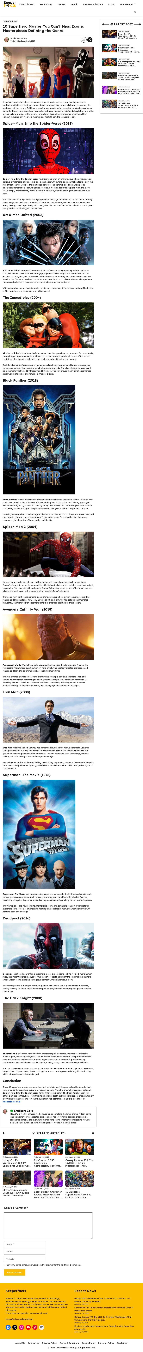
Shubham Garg (20, 38)
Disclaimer (122, 1343)
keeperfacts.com (12, 1102)
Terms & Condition (69, 1343)
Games (61, 4)
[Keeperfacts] (10, 4)
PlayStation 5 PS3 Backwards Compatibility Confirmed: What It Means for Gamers (48, 1166)
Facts (111, 4)
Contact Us (33, 1343)
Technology (46, 4)
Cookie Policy (89, 1343)
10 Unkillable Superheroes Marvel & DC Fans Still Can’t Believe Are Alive (78, 1196)
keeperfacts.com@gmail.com (19, 1319)
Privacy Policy (49, 1343)
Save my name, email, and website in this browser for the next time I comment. (44, 1265)
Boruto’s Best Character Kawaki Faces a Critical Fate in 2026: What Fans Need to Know (48, 1196)
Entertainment (26, 4)
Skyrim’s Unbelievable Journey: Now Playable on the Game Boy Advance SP (16, 1194)
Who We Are (126, 4)
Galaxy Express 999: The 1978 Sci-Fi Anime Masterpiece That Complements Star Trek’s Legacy (79, 1166)
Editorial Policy (106, 1343)
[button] (135, 12)
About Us (20, 1343)
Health (74, 4)
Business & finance (93, 4)
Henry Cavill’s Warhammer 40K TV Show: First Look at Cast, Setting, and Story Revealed (17, 1166)
